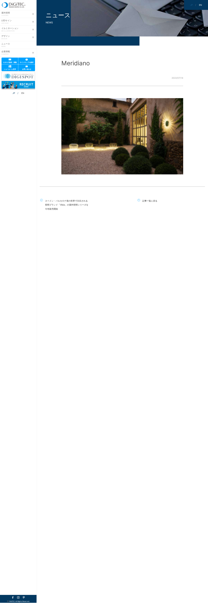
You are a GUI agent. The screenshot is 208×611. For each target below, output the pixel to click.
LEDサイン (6, 21)
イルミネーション (9, 29)
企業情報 (5, 52)
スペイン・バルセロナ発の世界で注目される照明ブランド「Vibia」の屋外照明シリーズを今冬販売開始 (66, 204)
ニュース (5, 45)
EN (22, 93)
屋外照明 (5, 14)
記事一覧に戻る (149, 200)
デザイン (5, 37)
